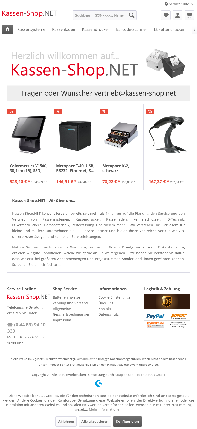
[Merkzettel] (166, 15)
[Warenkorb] (189, 15)
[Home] (7, 29)
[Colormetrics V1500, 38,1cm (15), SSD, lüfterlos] (29, 134)
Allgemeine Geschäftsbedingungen (71, 311)
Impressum (62, 320)
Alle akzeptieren (94, 421)
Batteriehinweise (66, 297)
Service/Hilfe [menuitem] (179, 4)
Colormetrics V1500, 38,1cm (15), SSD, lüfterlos (29, 168)
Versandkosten (86, 359)
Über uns (105, 303)
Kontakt (104, 308)
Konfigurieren (127, 421)
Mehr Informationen (105, 409)
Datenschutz (108, 314)
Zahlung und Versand (70, 303)
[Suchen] (132, 15)
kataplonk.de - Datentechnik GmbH (140, 374)
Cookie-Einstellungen (115, 297)
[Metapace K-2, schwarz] (121, 134)
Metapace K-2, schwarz (115, 168)
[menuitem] (105, 15)
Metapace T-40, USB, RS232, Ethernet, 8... (75, 168)
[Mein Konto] (177, 15)
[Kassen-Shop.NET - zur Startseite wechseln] (29, 16)
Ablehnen (66, 421)
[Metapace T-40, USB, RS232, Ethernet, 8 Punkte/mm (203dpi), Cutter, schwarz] (75, 134)
